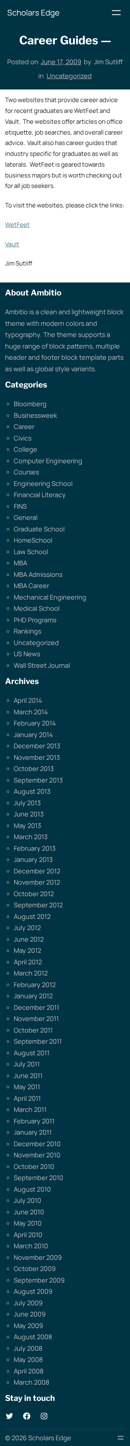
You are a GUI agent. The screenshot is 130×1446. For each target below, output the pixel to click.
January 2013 (33, 859)
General (26, 517)
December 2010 (37, 1143)
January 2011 (33, 1132)
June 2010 (29, 1212)
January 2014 (33, 734)
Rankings (27, 631)
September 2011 (38, 1041)
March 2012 (31, 973)
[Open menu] (116, 12)
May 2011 (27, 1086)
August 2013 (32, 791)
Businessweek (35, 415)
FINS (20, 506)
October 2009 (35, 1268)
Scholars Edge (33, 12)
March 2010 (31, 1245)
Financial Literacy (40, 494)
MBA (20, 562)
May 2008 (28, 1359)
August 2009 (33, 1291)
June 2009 (30, 1314)
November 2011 (36, 1018)
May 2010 (28, 1223)
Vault (12, 244)
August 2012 (32, 916)
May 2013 (27, 825)
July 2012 (27, 927)
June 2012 (29, 939)
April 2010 (28, 1234)
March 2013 (31, 836)
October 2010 (34, 1166)
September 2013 (38, 780)
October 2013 (34, 768)
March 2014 (31, 711)
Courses (26, 472)
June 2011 (28, 1075)
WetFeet (17, 224)
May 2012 (27, 950)
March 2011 (30, 1109)
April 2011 (27, 1098)
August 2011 (31, 1052)
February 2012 (35, 984)
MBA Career (31, 585)
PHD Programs (35, 619)
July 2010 (27, 1200)
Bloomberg (30, 403)
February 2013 (35, 848)
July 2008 (28, 1348)
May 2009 (28, 1325)
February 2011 (34, 1121)
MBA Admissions (38, 574)
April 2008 (28, 1371)
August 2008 (33, 1336)
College (25, 449)
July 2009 (28, 1302)
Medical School (37, 608)
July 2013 (27, 802)
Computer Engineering (48, 460)
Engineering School (43, 483)
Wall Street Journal (42, 665)
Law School (31, 551)
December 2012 (37, 871)
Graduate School (39, 529)
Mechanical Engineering (50, 597)
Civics (22, 438)
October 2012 (34, 893)
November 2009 (38, 1257)
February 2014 (35, 723)
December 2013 (37, 745)
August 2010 (32, 1189)
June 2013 (29, 814)
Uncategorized (69, 75)
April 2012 (28, 962)
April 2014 (28, 700)
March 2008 (31, 1382)
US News (27, 653)
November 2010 (37, 1155)
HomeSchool (33, 540)
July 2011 (27, 1064)
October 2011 (33, 1030)
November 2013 (37, 757)
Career (24, 426)
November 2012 (37, 882)
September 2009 (39, 1280)
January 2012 (33, 995)
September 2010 (38, 1177)
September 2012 (38, 905)
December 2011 (36, 1007)
